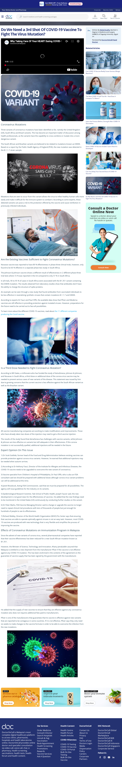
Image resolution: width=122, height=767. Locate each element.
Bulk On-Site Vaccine (66, 758)
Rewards (41, 751)
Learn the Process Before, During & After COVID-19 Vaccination (103, 122)
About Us (83, 733)
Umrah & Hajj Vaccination (43, 739)
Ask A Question (44, 756)
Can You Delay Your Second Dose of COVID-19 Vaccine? (101, 173)
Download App (75, 4)
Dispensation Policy (85, 750)
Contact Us (84, 730)
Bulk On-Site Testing (66, 753)
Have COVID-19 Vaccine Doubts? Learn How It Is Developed (101, 147)
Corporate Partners (84, 757)
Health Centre (67, 730)
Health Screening (44, 746)
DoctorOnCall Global (107, 730)
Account (94, 18)
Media (82, 746)
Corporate (97, 10)
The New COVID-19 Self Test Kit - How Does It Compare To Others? (101, 97)
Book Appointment (45, 743)
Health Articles (67, 735)
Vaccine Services (44, 754)
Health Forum (67, 733)
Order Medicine (44, 730)
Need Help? (103, 18)
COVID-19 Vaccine (68, 747)
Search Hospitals (44, 735)
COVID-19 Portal (68, 749)
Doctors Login (85, 743)
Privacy (82, 735)
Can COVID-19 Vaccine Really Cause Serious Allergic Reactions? (103, 72)
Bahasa (118, 10)
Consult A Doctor (44, 733)
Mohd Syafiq (105, 30)
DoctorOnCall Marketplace (104, 734)
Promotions (42, 748)
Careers (82, 754)
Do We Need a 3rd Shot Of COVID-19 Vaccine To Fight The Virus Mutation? (101, 198)
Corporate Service (106, 748)
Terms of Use (85, 740)
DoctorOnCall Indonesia (108, 743)
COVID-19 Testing (68, 744)
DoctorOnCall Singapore (109, 746)
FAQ (81, 738)
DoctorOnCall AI (105, 740)
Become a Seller (108, 10)
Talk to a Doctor (115, 18)
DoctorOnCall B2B (106, 738)
